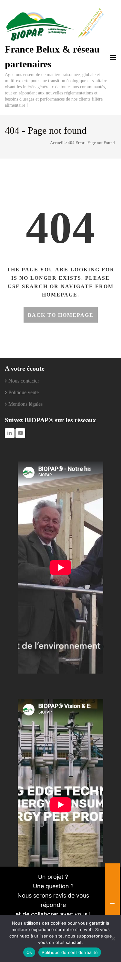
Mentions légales (25, 404)
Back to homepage (61, 315)
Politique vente (23, 392)
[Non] (113, 938)
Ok (29, 952)
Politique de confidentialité (70, 952)
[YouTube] (20, 433)
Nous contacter (23, 381)
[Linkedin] (10, 433)
